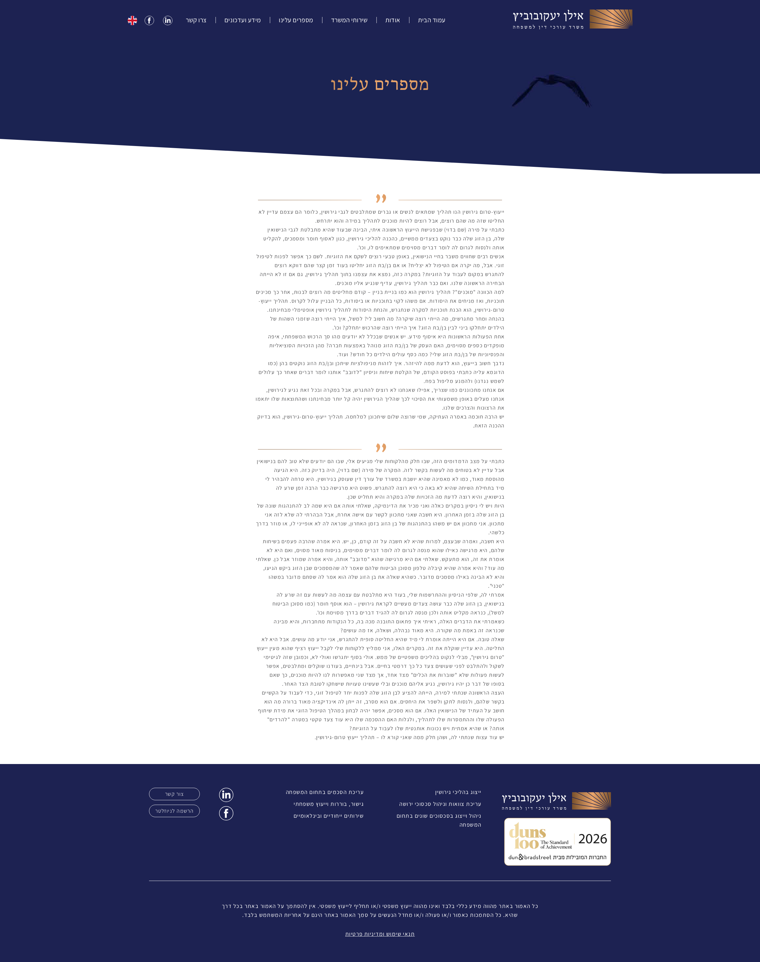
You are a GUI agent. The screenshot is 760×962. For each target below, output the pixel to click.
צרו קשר (196, 20)
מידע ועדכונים (242, 20)
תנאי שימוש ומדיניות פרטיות (380, 934)
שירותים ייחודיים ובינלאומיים (329, 816)
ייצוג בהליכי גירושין (458, 792)
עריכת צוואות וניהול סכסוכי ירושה (440, 804)
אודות (392, 20)
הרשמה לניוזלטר (174, 810)
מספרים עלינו (296, 20)
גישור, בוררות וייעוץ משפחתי (329, 804)
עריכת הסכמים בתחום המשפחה (325, 792)
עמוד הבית (432, 20)
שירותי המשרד (349, 20)
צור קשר (174, 793)
